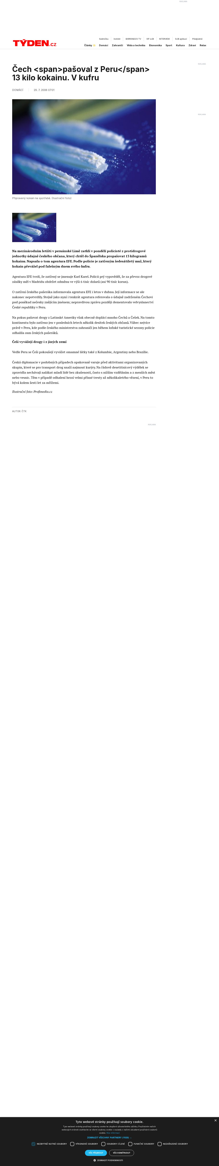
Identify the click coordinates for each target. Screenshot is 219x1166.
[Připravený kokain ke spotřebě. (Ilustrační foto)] (34, 227)
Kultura (180, 45)
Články (88, 45)
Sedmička (103, 39)
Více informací (113, 1132)
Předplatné (197, 39)
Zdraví (192, 45)
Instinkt (117, 39)
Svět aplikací (181, 39)
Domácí (103, 45)
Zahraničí (117, 45)
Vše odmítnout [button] (121, 1152)
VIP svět (150, 39)
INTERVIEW (164, 39)
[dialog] (109, 1141)
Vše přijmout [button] (96, 1152)
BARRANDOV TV (133, 39)
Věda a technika (136, 45)
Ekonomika (155, 45)
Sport (169, 45)
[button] (109, 1137)
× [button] (215, 1120)
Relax (203, 45)
